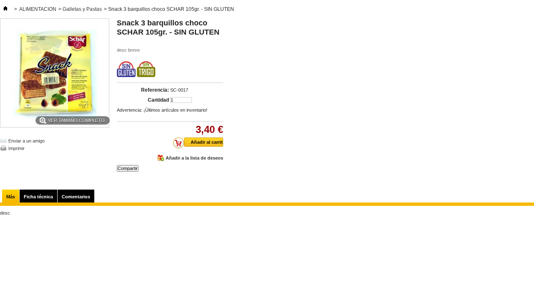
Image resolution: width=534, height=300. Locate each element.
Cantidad (158, 100)
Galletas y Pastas (82, 9)
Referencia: (155, 90)
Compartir (128, 168)
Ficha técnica (38, 196)
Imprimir (16, 148)
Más (10, 196)
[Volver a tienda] (5, 9)
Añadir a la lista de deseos (194, 157)
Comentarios (76, 196)
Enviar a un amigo (26, 140)
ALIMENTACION (37, 9)
